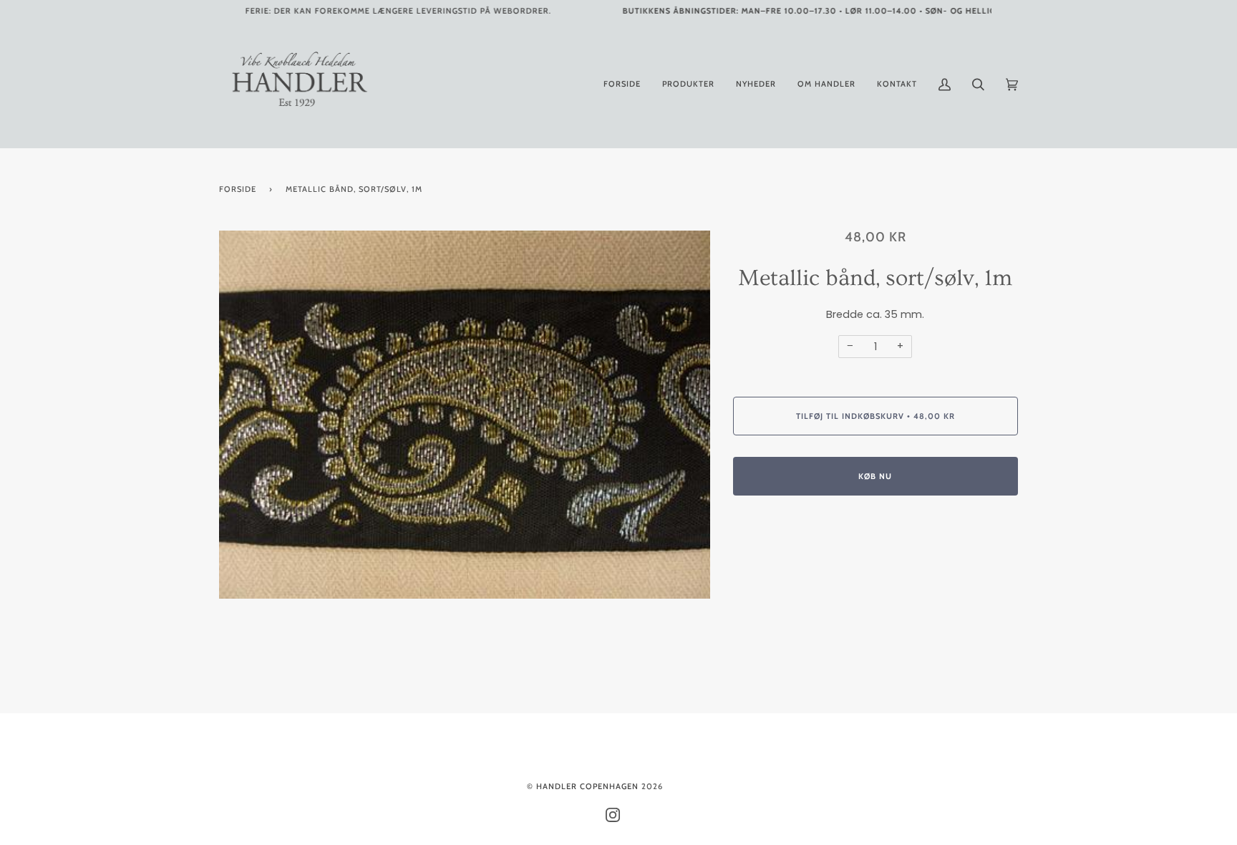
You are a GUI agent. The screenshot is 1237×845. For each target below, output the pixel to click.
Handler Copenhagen (587, 786)
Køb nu (875, 476)
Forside (237, 189)
